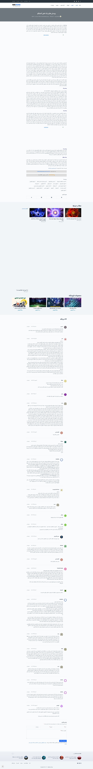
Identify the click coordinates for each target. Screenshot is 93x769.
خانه (29, 1)
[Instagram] (74, 1)
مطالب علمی (39, 16)
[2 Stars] (53, 174)
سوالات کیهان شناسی (62, 186)
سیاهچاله (55, 186)
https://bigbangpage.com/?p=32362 (43, 171)
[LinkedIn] (41, 197)
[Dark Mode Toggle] (3, 766)
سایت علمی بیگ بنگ (16, 6)
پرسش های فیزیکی (52, 181)
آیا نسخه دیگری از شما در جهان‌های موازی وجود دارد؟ (36, 757)
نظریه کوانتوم (63, 190)
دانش (77, 5)
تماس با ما (18, 1)
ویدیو (57, 5)
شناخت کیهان (48, 186)
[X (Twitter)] (76, 1)
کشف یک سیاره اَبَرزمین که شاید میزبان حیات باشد (53, 757)
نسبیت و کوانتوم (32, 188)
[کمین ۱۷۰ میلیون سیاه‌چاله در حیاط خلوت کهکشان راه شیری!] (38, 212)
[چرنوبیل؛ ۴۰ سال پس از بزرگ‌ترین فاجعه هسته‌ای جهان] (79, 758)
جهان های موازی (63, 183)
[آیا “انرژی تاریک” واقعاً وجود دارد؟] (20, 248)
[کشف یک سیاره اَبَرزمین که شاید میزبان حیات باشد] (61, 758)
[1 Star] (54, 175)
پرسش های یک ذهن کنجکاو (42, 181)
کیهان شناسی (43, 16)
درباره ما (22, 1)
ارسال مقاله (13, 1)
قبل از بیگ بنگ (63, 188)
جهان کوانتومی (32, 181)
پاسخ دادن (28, 326)
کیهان (52, 188)
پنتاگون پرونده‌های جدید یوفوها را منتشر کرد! (17, 757)
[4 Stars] (50, 174)
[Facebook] (78, 1)
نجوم (72, 5)
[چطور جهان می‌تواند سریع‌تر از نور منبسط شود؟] (55, 212)
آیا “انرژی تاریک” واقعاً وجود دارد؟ (22, 290)
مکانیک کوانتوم (39, 188)
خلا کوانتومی (43, 183)
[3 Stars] (52, 174)
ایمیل (51, 727)
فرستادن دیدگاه (63, 740)
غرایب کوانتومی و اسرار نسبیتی (39, 186)
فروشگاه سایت (26, 1)
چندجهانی (49, 183)
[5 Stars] (49, 174)
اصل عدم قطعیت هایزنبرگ (61, 181)
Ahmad (61, 545)
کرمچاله (57, 188)
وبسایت (37, 727)
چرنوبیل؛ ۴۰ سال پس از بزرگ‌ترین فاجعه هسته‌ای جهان (70, 757)
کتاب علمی (62, 5)
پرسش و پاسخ (47, 16)
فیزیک (68, 5)
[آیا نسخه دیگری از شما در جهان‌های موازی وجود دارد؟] (44, 758)
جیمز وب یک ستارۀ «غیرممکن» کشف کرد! (74, 219)
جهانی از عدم (55, 183)
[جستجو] (80, 1)
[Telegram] (31, 197)
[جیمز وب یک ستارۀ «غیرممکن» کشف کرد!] (73, 212)
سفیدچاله (37, 183)
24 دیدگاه (33, 16)
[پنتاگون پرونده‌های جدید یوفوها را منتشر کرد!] (26, 758)
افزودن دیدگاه (63, 730)
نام (65, 727)
